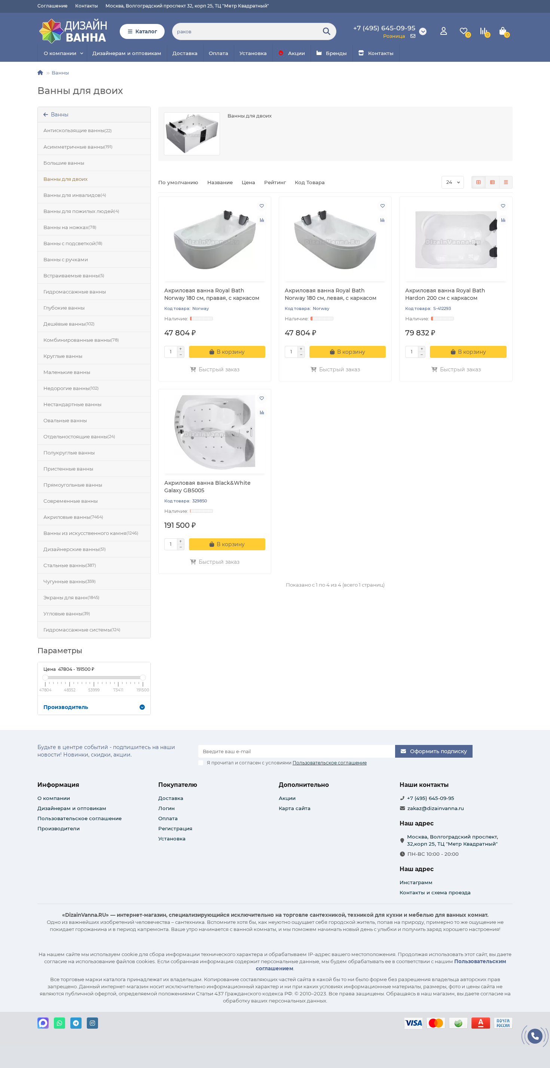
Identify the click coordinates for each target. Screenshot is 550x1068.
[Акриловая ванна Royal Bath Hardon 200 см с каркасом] (455, 240)
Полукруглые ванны (69, 453)
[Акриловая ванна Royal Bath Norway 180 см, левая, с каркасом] (335, 240)
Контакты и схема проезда (435, 892)
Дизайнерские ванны (74, 549)
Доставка (185, 53)
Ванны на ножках (70, 227)
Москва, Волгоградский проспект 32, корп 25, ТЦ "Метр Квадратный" (187, 6)
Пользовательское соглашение (79, 818)
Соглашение (52, 6)
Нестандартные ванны (72, 404)
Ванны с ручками (65, 259)
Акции (296, 53)
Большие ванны (63, 163)
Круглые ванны (62, 356)
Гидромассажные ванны (74, 292)
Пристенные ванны (68, 469)
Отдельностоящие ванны (79, 436)
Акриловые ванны (73, 517)
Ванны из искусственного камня (90, 533)
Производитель (65, 707)
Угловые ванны (66, 614)
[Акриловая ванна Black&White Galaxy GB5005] (214, 432)
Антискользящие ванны (77, 130)
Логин (166, 808)
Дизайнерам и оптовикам (126, 53)
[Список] (492, 182)
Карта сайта (295, 808)
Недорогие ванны (71, 388)
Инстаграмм (416, 882)
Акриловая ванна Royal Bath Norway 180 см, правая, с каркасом (211, 294)
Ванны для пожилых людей (81, 211)
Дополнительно (304, 784)
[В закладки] (262, 206)
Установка (253, 53)
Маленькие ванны (66, 372)
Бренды (336, 53)
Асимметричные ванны (78, 147)
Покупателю (177, 784)
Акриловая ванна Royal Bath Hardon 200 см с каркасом (445, 294)
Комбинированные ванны (81, 340)
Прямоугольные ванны (72, 485)
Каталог (146, 31)
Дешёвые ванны (69, 324)
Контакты (86, 6)
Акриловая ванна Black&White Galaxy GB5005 (207, 487)
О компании (60, 53)
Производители (58, 828)
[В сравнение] (262, 220)
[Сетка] (478, 182)
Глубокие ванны (64, 308)
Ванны (60, 73)
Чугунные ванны (69, 581)
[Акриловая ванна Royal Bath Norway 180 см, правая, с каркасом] (214, 240)
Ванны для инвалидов (74, 195)
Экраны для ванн (71, 597)
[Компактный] (506, 182)
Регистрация (175, 828)
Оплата (218, 53)
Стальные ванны (69, 565)
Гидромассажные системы (81, 630)
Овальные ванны (65, 420)
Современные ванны (70, 501)
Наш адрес (417, 869)
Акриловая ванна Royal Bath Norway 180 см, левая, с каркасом (330, 294)
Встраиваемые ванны (73, 276)
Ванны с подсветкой (73, 243)
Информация (58, 784)
